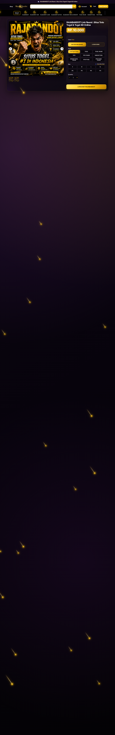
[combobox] (51, 6)
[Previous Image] (11, 49)
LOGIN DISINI (95, 44)
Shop (11, 6)
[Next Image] (61, 49)
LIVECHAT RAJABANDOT (86, 87)
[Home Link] (21, 6)
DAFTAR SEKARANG (77, 44)
